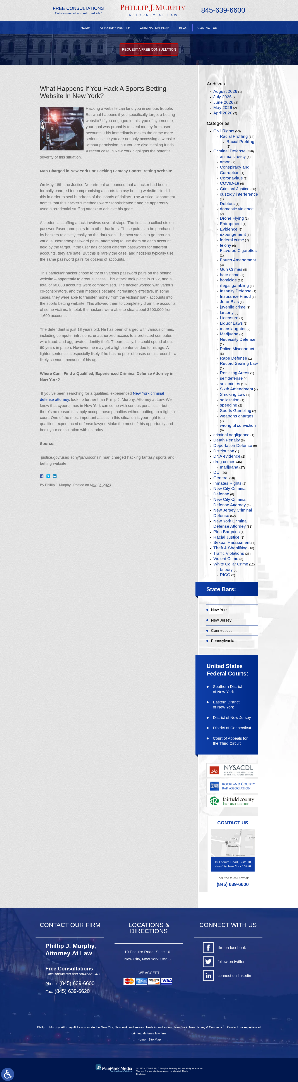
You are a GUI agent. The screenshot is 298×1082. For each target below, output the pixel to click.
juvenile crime (233, 307)
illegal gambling (234, 285)
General (220, 478)
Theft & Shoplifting (230, 548)
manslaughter (233, 328)
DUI (217, 472)
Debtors (227, 203)
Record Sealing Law (239, 363)
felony (225, 245)
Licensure (229, 317)
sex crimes (230, 383)
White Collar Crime (230, 564)
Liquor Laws (231, 323)
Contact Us (207, 27)
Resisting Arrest (234, 372)
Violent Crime (225, 558)
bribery (226, 569)
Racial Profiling (234, 136)
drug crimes (224, 461)
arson (225, 162)
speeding (228, 405)
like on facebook (232, 948)
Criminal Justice (235, 188)
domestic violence (237, 209)
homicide (228, 280)
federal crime (232, 240)
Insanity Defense (236, 291)
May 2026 (222, 107)
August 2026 (225, 91)
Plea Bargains (226, 531)
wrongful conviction (238, 425)
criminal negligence (231, 434)
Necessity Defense (237, 339)
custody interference (239, 194)
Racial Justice (226, 537)
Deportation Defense (232, 445)
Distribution (223, 451)
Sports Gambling (235, 410)
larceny (227, 312)
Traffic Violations (228, 553)
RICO (225, 574)
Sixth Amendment (236, 389)
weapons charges (236, 416)
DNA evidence (226, 456)
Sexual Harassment (231, 542)
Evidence (229, 229)
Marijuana (229, 334)
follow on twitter (231, 962)
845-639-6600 (223, 10)
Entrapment (231, 223)
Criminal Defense (154, 27)
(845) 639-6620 (71, 991)
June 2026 (223, 102)
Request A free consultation (149, 49)
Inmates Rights (227, 483)
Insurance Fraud (235, 296)
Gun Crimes (231, 269)
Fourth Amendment (238, 260)
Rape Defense (233, 358)
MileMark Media (180, 1071)
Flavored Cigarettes (238, 250)
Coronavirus (231, 178)
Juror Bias (229, 301)
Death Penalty (226, 440)
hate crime (230, 274)
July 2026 (222, 97)
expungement (233, 234)
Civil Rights (223, 131)
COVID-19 (229, 183)
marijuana (229, 467)
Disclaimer (141, 1074)
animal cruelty (233, 156)
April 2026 (222, 113)
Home (85, 27)
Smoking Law (232, 394)
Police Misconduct (237, 348)
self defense (231, 378)
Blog (183, 27)
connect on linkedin (234, 975)
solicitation (230, 400)
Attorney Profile (115, 27)
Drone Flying (232, 218)
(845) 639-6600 (233, 884)
